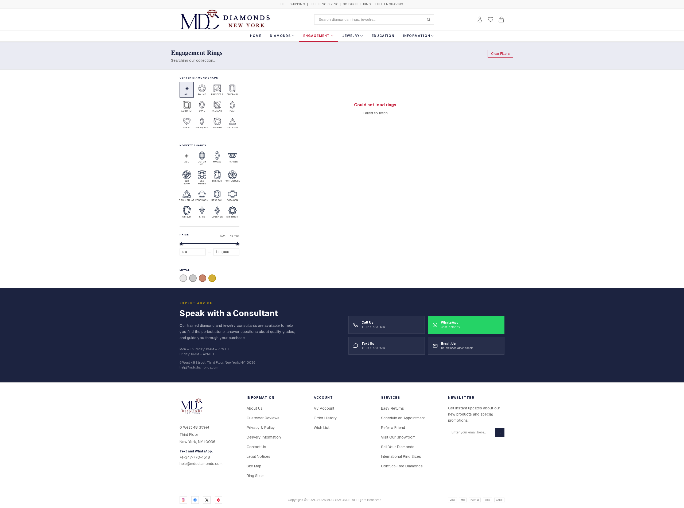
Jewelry (350, 36)
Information (416, 36)
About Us (255, 408)
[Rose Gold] (202, 278)
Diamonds (280, 36)
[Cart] (501, 19)
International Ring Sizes (401, 456)
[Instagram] (183, 500)
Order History (325, 418)
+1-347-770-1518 (195, 457)
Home (255, 36)
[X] (207, 500)
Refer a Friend (393, 427)
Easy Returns (392, 408)
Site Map (254, 466)
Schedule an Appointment (403, 418)
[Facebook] (195, 500)
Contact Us (256, 446)
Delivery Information (264, 437)
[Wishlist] (490, 19)
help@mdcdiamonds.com (201, 463)
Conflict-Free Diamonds (402, 466)
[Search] (428, 19)
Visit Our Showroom (398, 437)
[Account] (480, 19)
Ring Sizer (255, 475)
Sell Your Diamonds (397, 446)
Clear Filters (500, 54)
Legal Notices (258, 456)
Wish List (321, 427)
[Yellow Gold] (212, 278)
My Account (324, 408)
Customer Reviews (263, 418)
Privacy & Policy (261, 427)
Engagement (316, 36)
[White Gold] (183, 278)
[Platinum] (193, 278)
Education (383, 36)
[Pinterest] (218, 500)
